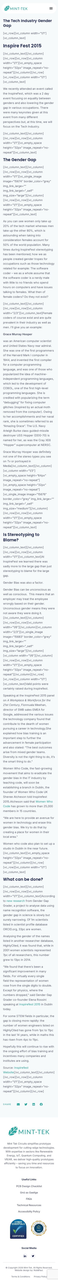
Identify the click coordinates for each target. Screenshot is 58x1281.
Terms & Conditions (20, 1276)
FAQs (29, 1198)
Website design (22, 1270)
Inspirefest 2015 (29, 1004)
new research (15, 900)
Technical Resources (29, 1205)
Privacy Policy (40, 1276)
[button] (51, 8)
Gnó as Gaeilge (29, 1192)
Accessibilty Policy (29, 1211)
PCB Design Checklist (29, 1186)
